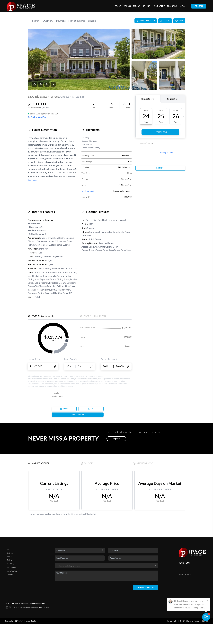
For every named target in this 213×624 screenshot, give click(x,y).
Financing (10, 564)
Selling (9, 560)
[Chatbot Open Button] (206, 617)
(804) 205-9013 (185, 575)
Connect (10, 574)
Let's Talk (198, 6)
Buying (9, 556)
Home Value (11, 567)
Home (9, 549)
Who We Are (12, 571)
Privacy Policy (172, 621)
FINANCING (172, 6)
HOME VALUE (159, 6)
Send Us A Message (146, 588)
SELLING (146, 6)
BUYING (136, 6)
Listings (10, 553)
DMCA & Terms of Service (189, 621)
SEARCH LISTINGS (123, 6)
